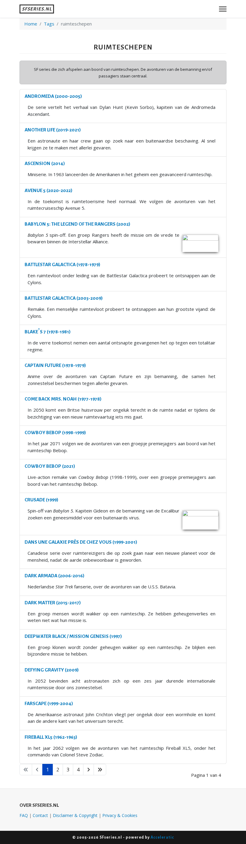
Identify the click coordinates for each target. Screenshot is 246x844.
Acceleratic (162, 837)
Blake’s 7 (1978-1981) (47, 331)
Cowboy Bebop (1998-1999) (55, 432)
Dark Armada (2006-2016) (54, 575)
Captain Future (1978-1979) (55, 365)
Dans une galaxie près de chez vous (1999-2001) (81, 542)
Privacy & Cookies (119, 815)
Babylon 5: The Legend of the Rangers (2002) (77, 224)
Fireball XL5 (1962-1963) (51, 737)
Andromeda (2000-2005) (53, 96)
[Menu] (222, 9)
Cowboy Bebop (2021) (50, 466)
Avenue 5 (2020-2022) (48, 190)
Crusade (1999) (41, 499)
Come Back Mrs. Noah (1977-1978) (63, 399)
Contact (40, 815)
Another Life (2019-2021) (53, 129)
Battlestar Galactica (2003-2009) (64, 298)
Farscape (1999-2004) (49, 703)
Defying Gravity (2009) (52, 669)
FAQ (24, 815)
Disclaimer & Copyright (75, 815)
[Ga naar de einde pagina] (100, 769)
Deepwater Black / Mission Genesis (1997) (73, 636)
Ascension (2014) (45, 163)
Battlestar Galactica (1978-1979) (62, 264)
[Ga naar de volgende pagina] (88, 769)
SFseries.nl (37, 9)
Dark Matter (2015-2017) (53, 602)
